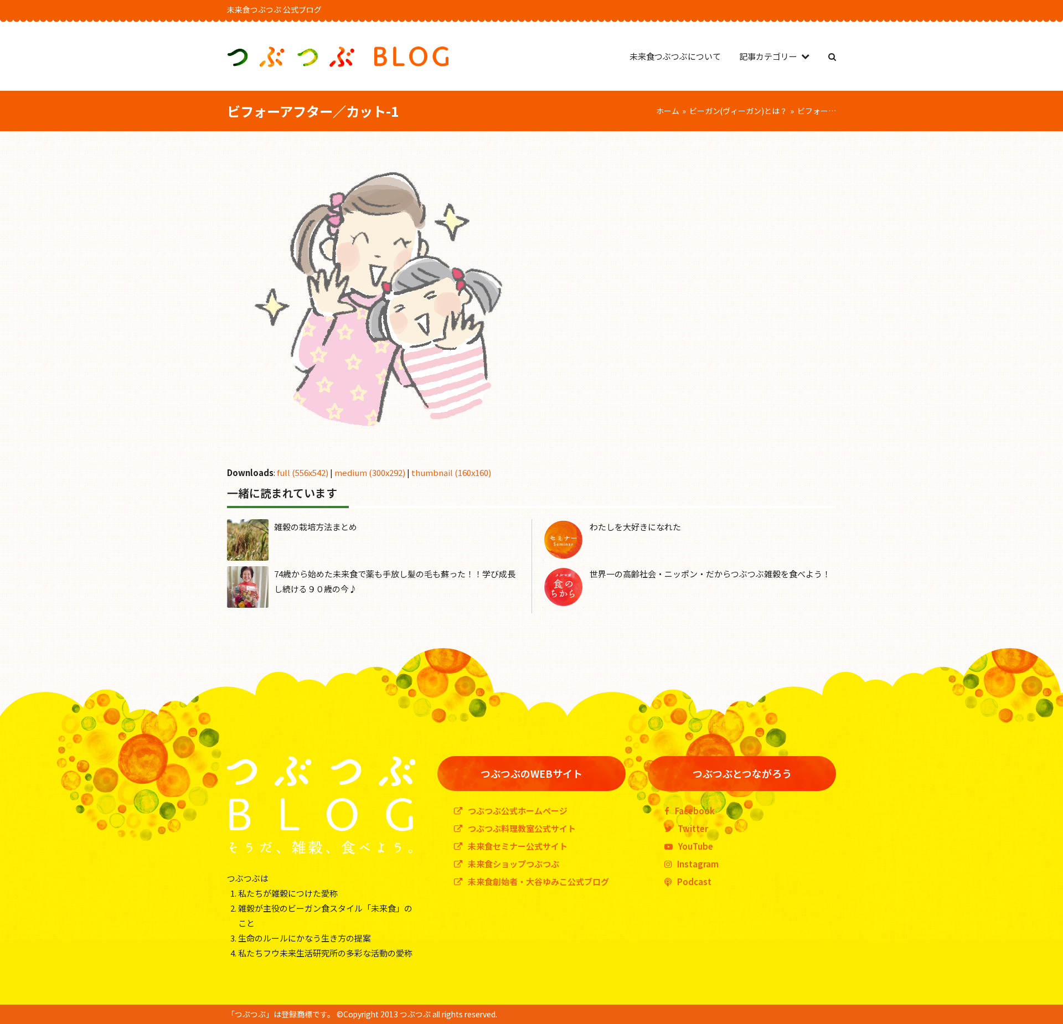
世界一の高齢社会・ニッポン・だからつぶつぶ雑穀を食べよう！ (710, 574)
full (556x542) (302, 472)
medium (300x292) (369, 472)
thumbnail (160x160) (451, 472)
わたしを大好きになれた (635, 526)
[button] (832, 56)
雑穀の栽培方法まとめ (315, 526)
